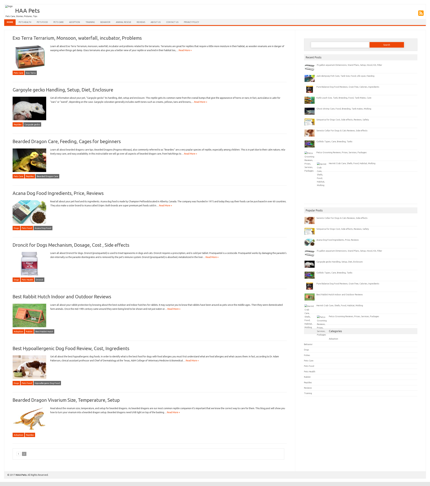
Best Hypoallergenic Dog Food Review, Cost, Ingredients (71, 348)
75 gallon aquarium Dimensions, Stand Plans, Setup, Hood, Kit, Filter (349, 65)
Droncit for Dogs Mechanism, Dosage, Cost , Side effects (71, 245)
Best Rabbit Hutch (44, 331)
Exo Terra (31, 73)
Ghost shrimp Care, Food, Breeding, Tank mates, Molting (343, 108)
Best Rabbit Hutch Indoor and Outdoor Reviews (62, 296)
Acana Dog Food (43, 228)
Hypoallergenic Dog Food (47, 383)
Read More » (185, 50)
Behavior (105, 22)
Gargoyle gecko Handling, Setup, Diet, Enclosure (63, 89)
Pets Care (58, 22)
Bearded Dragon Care (47, 176)
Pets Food (42, 22)
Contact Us (172, 22)
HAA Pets (27, 10)
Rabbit (29, 331)
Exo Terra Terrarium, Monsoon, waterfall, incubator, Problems (77, 38)
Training (90, 22)
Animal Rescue (123, 22)
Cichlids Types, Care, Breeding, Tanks (334, 141)
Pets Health (25, 22)
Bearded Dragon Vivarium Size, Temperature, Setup (66, 400)
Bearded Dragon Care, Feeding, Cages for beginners (67, 141)
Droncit (39, 279)
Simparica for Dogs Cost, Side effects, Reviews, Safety (342, 119)
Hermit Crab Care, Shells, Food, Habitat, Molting (352, 163)
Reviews (141, 22)
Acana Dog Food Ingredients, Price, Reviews (58, 193)
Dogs (16, 228)
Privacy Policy (191, 22)
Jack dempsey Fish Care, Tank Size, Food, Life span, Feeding (345, 76)
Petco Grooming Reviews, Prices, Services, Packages (341, 152)
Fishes (307, 355)
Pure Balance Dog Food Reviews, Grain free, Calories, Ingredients (347, 87)
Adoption (74, 22)
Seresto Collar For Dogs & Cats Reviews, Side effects (342, 130)
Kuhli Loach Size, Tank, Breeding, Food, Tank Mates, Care (343, 98)
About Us (156, 22)
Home (10, 22)
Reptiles (18, 124)
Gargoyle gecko (32, 124)
